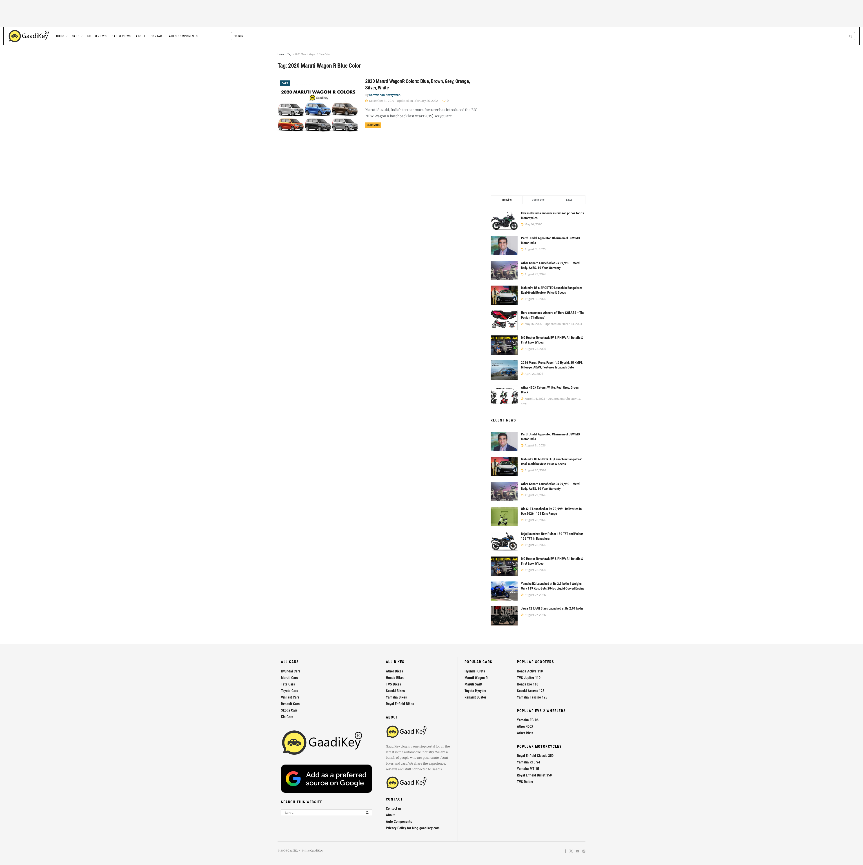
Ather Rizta (525, 733)
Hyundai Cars (290, 671)
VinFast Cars (290, 697)
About (141, 36)
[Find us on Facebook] (565, 851)
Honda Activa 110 (530, 671)
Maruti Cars (289, 678)
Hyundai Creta (475, 671)
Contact (157, 36)
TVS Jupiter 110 (528, 678)
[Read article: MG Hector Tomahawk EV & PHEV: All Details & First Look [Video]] (504, 566)
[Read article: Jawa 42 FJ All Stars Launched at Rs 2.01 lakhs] (504, 615)
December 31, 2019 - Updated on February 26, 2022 (403, 100)
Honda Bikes (395, 678)
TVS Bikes (393, 684)
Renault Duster (475, 697)
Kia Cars (287, 717)
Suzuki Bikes (395, 691)
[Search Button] (851, 36)
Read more (374, 124)
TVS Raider (525, 782)
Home (281, 54)
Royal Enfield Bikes (400, 704)
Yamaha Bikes (396, 697)
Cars (76, 36)
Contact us (393, 808)
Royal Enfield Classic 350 (535, 756)
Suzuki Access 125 (530, 691)
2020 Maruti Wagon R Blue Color (312, 54)
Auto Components (183, 36)
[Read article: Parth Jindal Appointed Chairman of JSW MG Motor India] (504, 441)
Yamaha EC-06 (527, 720)
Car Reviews (121, 36)
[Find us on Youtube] (577, 851)
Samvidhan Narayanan (384, 95)
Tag (289, 54)
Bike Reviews (97, 36)
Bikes (60, 36)
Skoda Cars (289, 710)
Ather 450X (525, 726)
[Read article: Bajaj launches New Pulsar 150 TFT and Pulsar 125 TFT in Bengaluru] (504, 541)
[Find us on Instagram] (583, 851)
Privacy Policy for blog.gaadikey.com (413, 828)
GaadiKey (293, 850)
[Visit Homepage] (29, 36)
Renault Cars (290, 704)
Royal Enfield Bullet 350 (534, 775)
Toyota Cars (289, 691)
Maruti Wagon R (476, 678)
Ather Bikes (394, 671)
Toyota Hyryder (475, 691)
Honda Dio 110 (527, 684)
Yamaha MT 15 (528, 769)
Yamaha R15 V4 (528, 762)
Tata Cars (288, 684)
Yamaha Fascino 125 (532, 697)
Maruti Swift (473, 684)
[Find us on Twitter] (571, 851)
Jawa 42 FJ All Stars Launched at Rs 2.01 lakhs (552, 608)
